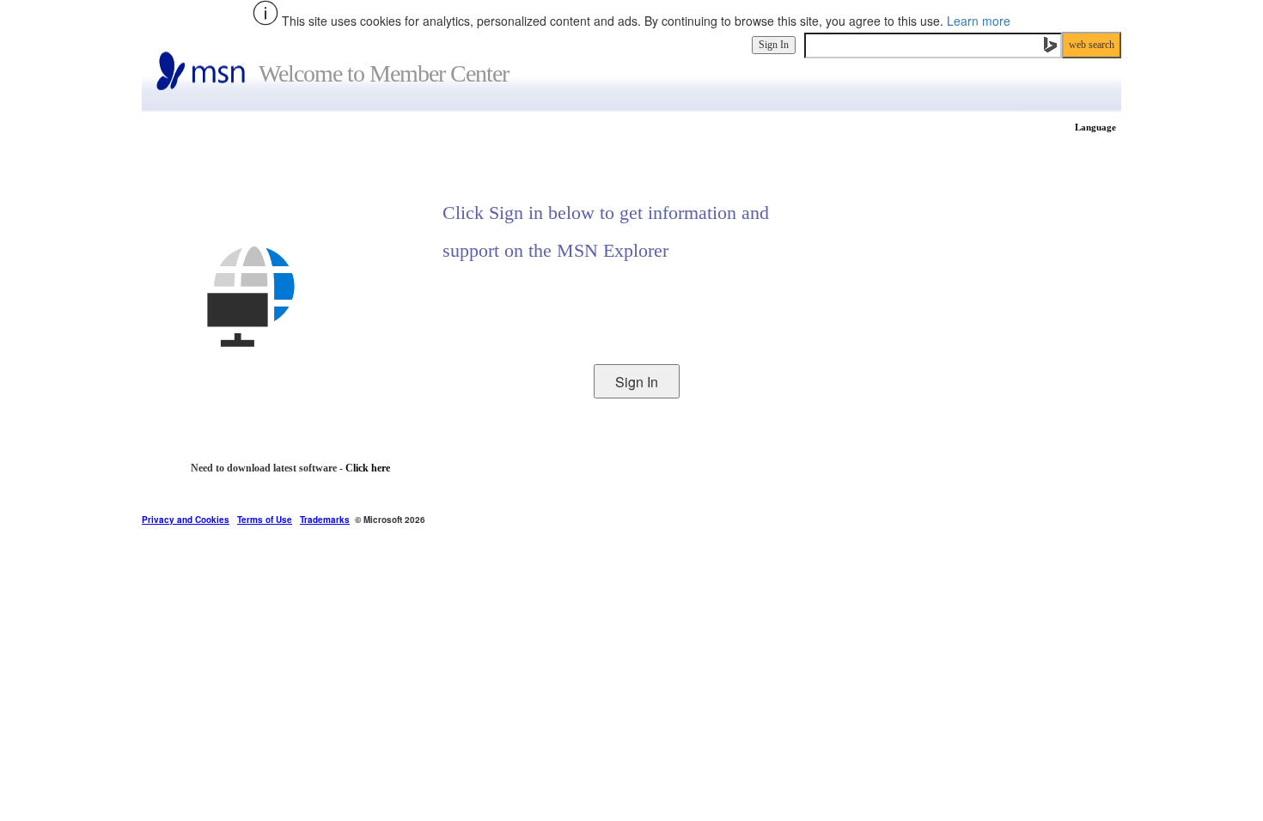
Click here (367, 468)
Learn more (978, 20)
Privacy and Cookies (185, 520)
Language (1095, 127)
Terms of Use (264, 520)
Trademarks (325, 520)
